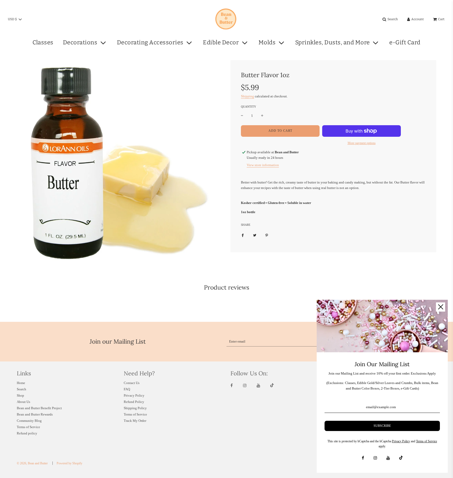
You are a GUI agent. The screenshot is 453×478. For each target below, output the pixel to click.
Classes (43, 42)
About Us (23, 402)
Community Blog (29, 421)
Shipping (247, 96)
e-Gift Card (404, 42)
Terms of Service (28, 427)
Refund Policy (134, 402)
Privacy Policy (134, 395)
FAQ (127, 389)
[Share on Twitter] (254, 235)
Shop (20, 395)
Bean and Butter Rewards (35, 414)
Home (21, 383)
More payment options (362, 143)
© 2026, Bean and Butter (32, 463)
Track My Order (135, 421)
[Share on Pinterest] (266, 235)
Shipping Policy (135, 408)
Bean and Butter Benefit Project (39, 408)
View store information (263, 165)
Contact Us (131, 383)
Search (21, 389)
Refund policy (27, 433)
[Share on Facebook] (242, 235)
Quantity (248, 106)
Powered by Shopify (69, 463)
